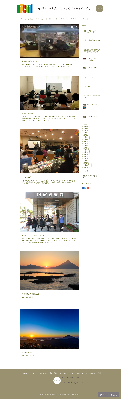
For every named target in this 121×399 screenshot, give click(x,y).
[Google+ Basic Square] (88, 188)
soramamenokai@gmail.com (72, 382)
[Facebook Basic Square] (83, 188)
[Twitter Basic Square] (85, 188)
